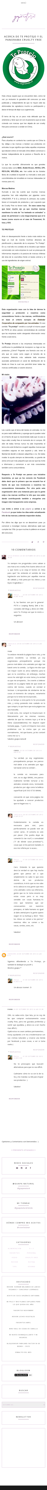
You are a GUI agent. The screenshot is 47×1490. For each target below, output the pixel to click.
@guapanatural (23, 1188)
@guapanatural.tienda (24, 1208)
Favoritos (15, 1253)
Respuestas (15, 591)
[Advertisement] (23, 1448)
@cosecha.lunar (23, 1227)
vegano (31, 1266)
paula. (16, 595)
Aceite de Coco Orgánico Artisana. (23, 1296)
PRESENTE (18, 1150)
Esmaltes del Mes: (23, 1352)
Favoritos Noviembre (24, 1310)
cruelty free (31, 1257)
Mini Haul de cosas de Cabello (23, 1329)
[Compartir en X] (31, 542)
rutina (31, 1262)
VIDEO (14, 1257)
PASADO (30, 1150)
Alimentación (14, 1248)
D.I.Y (31, 1248)
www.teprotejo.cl (23, 302)
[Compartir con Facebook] (37, 542)
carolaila (12, 644)
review (14, 1262)
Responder (39, 588)
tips (15, 1266)
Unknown (12, 954)
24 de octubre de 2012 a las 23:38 (28, 1009)
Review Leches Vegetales (23, 1316)
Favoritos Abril (23, 1322)
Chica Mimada (14, 556)
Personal (31, 1253)
